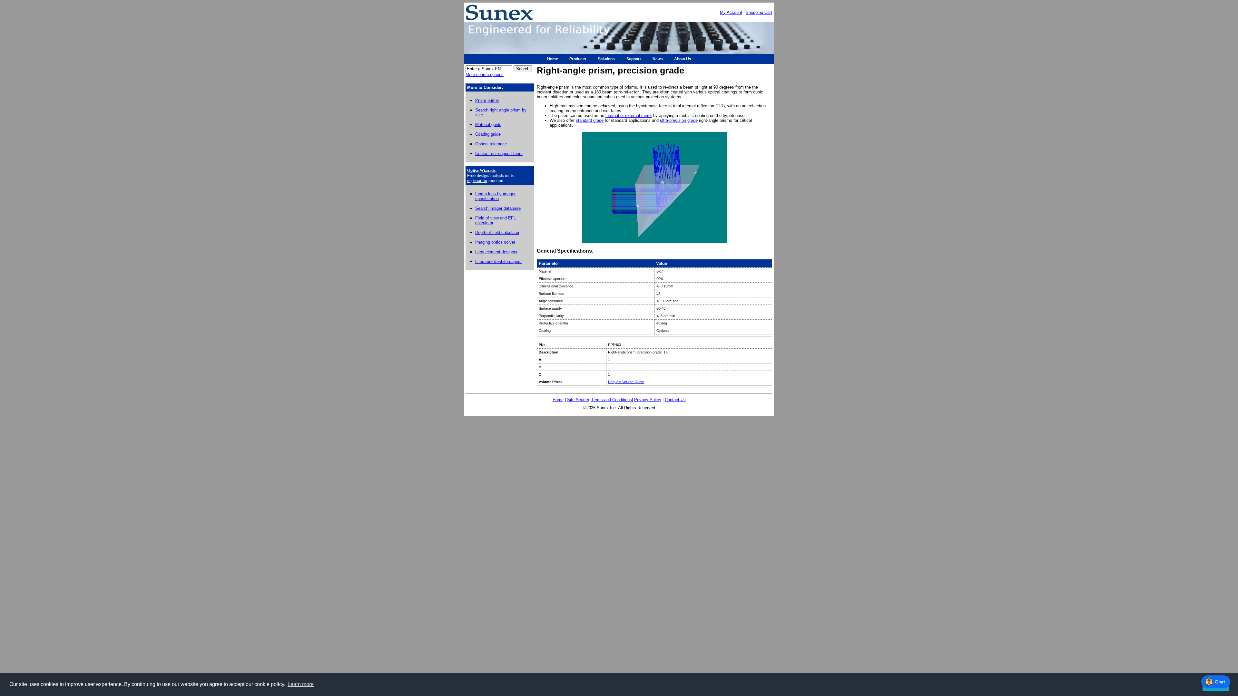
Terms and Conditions (611, 399)
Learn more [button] (301, 684)
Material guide (488, 124)
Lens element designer (496, 251)
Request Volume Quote (626, 382)
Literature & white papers (498, 261)
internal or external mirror (628, 115)
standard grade (590, 120)
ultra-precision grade (679, 120)
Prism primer (487, 100)
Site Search (578, 399)
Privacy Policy (647, 399)
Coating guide (488, 134)
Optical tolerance (491, 143)
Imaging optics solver (495, 242)
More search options (485, 74)
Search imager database (498, 208)
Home (558, 399)
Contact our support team (499, 153)
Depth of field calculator (497, 232)
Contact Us (675, 399)
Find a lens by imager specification (495, 196)
